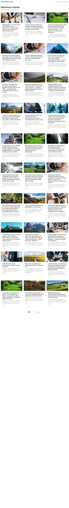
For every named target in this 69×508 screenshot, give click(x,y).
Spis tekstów (58, 1)
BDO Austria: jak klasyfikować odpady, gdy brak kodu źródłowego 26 (34, 265)
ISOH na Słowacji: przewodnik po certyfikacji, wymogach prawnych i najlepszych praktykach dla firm (34, 294)
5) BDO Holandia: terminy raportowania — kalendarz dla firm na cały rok (11, 265)
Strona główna (65, 1)
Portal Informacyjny (7, 1)
